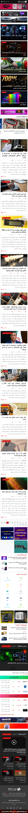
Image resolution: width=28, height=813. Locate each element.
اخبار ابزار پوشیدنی (18, 771)
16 (20, 525)
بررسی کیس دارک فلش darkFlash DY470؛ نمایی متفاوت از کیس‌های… (20, 764)
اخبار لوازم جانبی (6, 182)
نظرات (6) (4, 366)
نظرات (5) (4, 400)
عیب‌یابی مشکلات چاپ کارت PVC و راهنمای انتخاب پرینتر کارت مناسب (14, 384)
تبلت (21, 587)
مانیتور (20, 594)
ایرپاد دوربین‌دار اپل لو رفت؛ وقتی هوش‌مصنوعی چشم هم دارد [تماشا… (20, 778)
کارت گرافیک (4, 75)
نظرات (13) (5, 436)
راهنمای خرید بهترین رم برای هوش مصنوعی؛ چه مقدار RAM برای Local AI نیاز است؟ (17, 557)
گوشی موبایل (7, 580)
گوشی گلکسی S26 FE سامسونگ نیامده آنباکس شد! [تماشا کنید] (8, 764)
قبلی (22, 522)
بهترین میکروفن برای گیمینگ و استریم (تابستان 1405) (14, 37)
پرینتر (21, 600)
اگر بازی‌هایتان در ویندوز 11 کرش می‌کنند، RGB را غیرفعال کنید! (14, 104)
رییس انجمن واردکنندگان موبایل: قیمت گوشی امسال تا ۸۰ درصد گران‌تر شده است (14, 308)
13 (4, 522)
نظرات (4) (4, 474)
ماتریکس (19, 681)
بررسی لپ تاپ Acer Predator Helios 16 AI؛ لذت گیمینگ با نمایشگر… (8, 778)
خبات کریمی (23, 422)
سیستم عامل (4, 92)
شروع (26, 522)
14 (26, 525)
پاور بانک (7, 594)
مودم (7, 600)
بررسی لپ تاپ (5, 771)
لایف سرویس (18, 705)
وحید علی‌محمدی (22, 273)
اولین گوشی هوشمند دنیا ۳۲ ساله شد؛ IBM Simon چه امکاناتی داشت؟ (14, 231)
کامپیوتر (20, 580)
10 (12, 522)
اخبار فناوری (5, 141)
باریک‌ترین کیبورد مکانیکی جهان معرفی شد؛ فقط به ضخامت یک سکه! (14, 195)
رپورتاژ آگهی (5, 371)
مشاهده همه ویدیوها (6, 734)
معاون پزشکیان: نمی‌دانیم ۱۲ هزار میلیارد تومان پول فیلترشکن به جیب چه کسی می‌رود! (14, 347)
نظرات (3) (4, 289)
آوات (19, 710)
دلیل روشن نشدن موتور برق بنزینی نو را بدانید (14, 418)
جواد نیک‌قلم (23, 160)
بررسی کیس (4, 42)
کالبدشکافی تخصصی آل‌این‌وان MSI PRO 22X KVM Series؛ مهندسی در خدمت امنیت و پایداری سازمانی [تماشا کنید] (14, 750)
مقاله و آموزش (4, 59)
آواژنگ (19, 691)
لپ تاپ (7, 587)
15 (23, 525)
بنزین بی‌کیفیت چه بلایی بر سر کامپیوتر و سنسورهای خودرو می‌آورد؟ (14, 70)
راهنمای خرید (4, 25)
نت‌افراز (7, 793)
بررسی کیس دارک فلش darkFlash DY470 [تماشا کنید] (14, 54)
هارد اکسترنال (7, 607)
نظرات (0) (4, 251)
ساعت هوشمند (21, 607)
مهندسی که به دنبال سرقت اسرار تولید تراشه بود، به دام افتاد (14, 493)
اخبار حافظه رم (5, 479)
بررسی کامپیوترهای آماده (6, 738)
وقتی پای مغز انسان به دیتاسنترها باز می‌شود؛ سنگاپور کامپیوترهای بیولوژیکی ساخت (14, 155)
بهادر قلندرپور (23, 198)
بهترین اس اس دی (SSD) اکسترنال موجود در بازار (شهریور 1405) (17, 563)
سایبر (19, 686)
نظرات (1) (4, 176)
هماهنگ (19, 700)
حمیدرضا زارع (22, 311)
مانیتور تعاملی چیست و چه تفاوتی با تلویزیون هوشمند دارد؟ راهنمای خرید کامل (18, 638)
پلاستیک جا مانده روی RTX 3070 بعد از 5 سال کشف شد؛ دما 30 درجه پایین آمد (14, 132)
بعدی (18, 524)
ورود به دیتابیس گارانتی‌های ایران (7, 714)
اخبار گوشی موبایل (6, 218)
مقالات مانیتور (25, 636)
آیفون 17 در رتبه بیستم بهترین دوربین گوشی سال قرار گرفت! (14, 454)
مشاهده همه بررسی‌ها (6, 646)
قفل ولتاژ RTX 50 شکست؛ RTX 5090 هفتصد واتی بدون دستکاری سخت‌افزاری (14, 87)
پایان (14, 524)
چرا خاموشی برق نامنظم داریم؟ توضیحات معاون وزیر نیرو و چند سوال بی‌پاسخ (14, 269)
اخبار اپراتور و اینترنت (7, 333)
